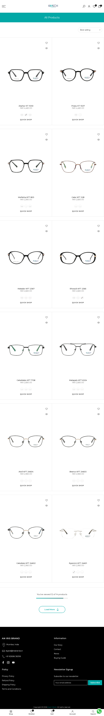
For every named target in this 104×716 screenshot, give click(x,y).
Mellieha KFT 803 (26, 197)
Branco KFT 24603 (78, 472)
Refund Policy (8, 680)
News (56, 653)
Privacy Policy (8, 676)
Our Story (58, 645)
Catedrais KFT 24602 (26, 563)
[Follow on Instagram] (8, 662)
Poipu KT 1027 (78, 106)
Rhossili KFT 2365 (78, 289)
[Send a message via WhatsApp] (99, 711)
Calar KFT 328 (78, 197)
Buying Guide (60, 658)
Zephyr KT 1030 (26, 106)
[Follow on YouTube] (13, 662)
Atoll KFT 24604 (26, 472)
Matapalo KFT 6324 (78, 380)
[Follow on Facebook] (3, 662)
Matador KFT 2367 (26, 289)
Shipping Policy (8, 685)
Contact (57, 649)
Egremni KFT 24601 (78, 563)
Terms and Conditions (11, 689)
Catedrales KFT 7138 (26, 380)
